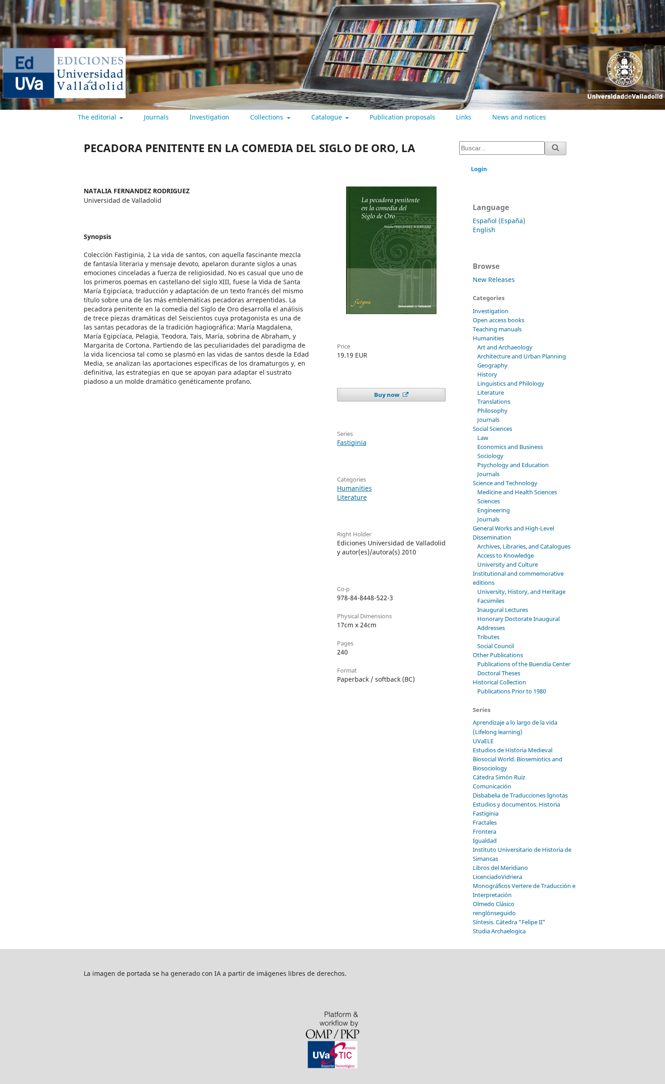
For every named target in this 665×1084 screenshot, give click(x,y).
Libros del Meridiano (500, 868)
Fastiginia (351, 442)
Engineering (493, 510)
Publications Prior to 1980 (511, 691)
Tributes (488, 637)
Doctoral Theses (498, 673)
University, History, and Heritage (521, 591)
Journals (156, 117)
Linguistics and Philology (510, 383)
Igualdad (485, 840)
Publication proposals (402, 117)
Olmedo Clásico (493, 904)
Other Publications (498, 655)
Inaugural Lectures (502, 610)
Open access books (498, 320)
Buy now (387, 395)
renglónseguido (494, 913)
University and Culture (507, 564)
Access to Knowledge (505, 555)
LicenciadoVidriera (497, 877)
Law (482, 438)
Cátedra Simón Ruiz (499, 777)
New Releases (494, 279)
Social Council (495, 646)
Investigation (209, 117)
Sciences (488, 501)
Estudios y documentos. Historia (516, 804)
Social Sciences (492, 429)
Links (463, 117)
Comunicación (492, 786)
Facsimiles (490, 601)
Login (479, 169)
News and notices (519, 117)
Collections (267, 117)
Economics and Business (510, 447)
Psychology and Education (513, 465)
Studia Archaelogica (499, 931)
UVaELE (483, 741)
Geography (492, 365)
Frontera (484, 831)
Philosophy (492, 410)
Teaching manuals (497, 329)
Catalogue (327, 117)
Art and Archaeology (504, 347)
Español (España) (499, 220)
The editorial (98, 117)
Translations (493, 401)
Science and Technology (505, 483)
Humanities (354, 488)
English (484, 229)
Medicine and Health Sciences (517, 492)
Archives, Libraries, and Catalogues (523, 546)
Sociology (490, 456)
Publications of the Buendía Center (523, 664)
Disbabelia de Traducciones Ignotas (520, 795)
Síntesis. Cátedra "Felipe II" (509, 922)
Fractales (485, 822)
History (487, 374)
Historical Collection (499, 682)
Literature (352, 497)
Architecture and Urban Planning (521, 356)
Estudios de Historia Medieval (512, 750)
